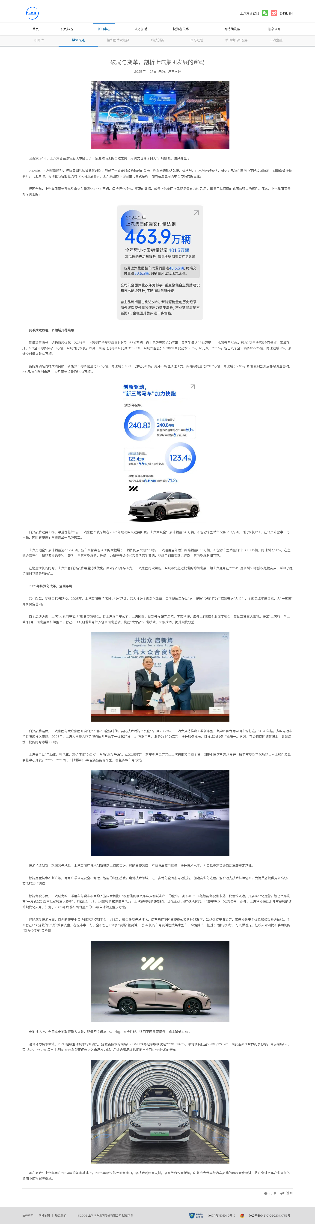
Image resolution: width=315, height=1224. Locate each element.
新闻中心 (104, 29)
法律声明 (27, 1215)
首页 (35, 29)
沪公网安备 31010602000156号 (269, 1215)
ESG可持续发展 (228, 29)
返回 (289, 1193)
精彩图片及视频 (118, 40)
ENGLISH (286, 13)
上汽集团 (40, 13)
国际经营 (196, 40)
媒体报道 (78, 40)
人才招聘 (141, 29)
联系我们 (60, 1215)
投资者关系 (181, 29)
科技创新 (157, 40)
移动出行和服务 (236, 40)
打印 (272, 1193)
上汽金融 (276, 40)
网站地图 (44, 1215)
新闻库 (39, 40)
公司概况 (67, 29)
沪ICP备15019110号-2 (221, 1215)
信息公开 (274, 29)
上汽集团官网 (249, 13)
